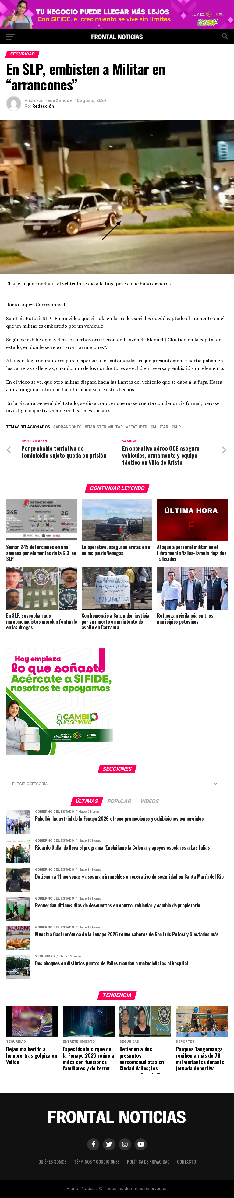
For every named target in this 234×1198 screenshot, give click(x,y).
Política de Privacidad (148, 1161)
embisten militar (105, 427)
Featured (137, 427)
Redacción (43, 106)
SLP (177, 427)
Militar (160, 427)
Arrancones (68, 427)
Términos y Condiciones (97, 1161)
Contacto (186, 1161)
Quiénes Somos (52, 1161)
